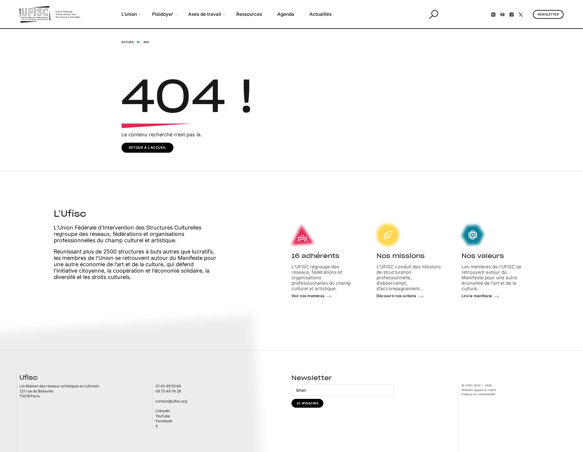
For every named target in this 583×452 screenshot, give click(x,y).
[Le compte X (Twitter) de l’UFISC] (521, 15)
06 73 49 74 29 (168, 391)
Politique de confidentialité (478, 394)
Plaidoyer (162, 14)
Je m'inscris (307, 403)
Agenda (285, 14)
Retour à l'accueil (147, 147)
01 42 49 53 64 (168, 386)
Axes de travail (204, 14)
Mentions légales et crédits (479, 390)
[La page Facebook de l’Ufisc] (512, 15)
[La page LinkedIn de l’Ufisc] (493, 15)
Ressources (249, 14)
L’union (129, 14)
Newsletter (548, 14)
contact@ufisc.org (171, 401)
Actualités (320, 14)
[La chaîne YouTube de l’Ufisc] (502, 15)
